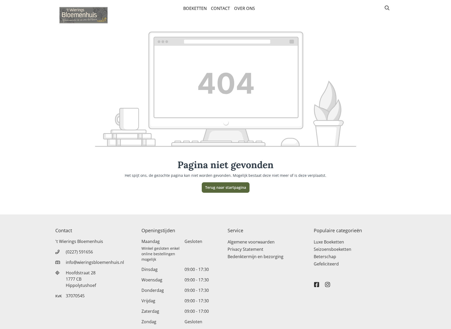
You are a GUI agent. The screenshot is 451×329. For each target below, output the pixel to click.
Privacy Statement (245, 249)
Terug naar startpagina (225, 187)
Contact (220, 8)
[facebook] (316, 282)
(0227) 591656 (79, 252)
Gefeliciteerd (326, 264)
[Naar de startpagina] (83, 15)
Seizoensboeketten (332, 249)
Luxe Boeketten (329, 242)
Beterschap (325, 256)
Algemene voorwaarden (251, 242)
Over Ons (244, 8)
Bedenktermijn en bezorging (255, 256)
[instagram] (327, 282)
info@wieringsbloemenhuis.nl (95, 262)
